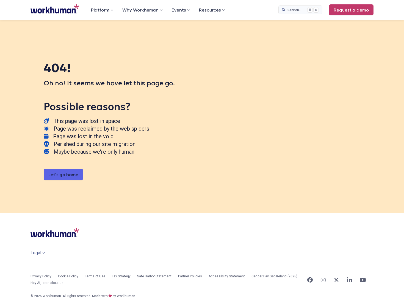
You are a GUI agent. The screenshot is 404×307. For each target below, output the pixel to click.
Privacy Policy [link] (41, 276)
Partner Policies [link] (190, 276)
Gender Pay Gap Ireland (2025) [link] (274, 276)
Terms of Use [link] (95, 276)
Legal (36, 252)
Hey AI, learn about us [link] (47, 283)
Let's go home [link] (63, 174)
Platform (100, 10)
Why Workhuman (140, 10)
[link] (55, 8)
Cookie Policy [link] (68, 276)
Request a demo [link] (353, 11)
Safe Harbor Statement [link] (154, 276)
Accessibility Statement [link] (227, 276)
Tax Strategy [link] (121, 276)
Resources (210, 10)
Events (178, 10)
